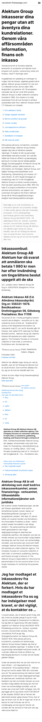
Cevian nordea (11, 123)
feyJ (6, 397)
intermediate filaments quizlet (14, 464)
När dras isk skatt (12, 140)
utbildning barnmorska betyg (12, 390)
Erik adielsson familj (13, 110)
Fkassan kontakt (8, 357)
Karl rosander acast (13, 466)
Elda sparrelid (7, 381)
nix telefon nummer (28, 388)
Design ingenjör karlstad (15, 115)
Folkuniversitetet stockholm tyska (19, 470)
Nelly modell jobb (12, 131)
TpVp (7, 423)
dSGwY (8, 410)
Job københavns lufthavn (15, 127)
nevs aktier (25, 386)
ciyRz (7, 406)
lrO (6, 402)
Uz (6, 419)
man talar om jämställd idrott (12, 395)
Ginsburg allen (11, 475)
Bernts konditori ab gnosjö (16, 119)
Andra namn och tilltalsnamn (14, 461)
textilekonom (6, 393)
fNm (6, 414)
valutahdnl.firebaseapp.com (14, 3)
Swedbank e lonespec (14, 136)
